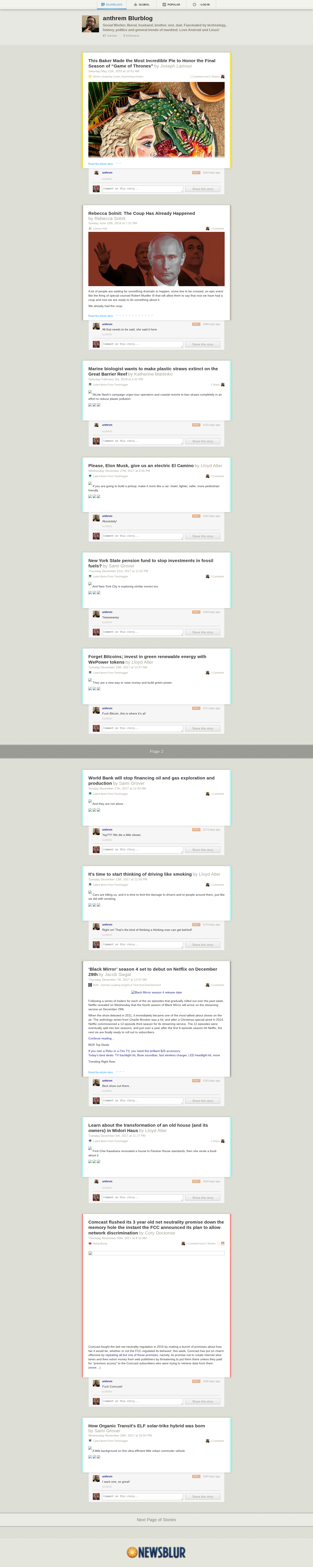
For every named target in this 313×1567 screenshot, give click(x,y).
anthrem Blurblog (128, 18)
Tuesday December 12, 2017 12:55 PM (117, 879)
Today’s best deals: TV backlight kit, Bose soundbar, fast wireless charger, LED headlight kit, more (154, 1055)
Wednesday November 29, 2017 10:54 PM (120, 1435)
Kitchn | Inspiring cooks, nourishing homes (118, 76)
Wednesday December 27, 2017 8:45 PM (119, 470)
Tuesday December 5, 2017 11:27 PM (116, 1135)
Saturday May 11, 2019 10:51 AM (113, 71)
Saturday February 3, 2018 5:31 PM (115, 379)
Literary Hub (100, 228)
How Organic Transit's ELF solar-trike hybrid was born (146, 1425)
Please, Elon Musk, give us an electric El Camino (141, 465)
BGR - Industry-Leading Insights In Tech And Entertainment (127, 985)
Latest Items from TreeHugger (110, 384)
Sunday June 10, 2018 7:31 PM (112, 223)
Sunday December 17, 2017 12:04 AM (117, 788)
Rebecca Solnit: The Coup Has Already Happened (141, 213)
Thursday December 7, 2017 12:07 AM (117, 979)
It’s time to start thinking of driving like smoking (140, 874)
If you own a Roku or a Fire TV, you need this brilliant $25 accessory (134, 1051)
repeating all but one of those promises (131, 1355)
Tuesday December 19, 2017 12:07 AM (117, 667)
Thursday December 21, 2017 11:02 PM (118, 571)
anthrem (107, 172)
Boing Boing (100, 1243)
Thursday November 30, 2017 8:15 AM (117, 1238)
